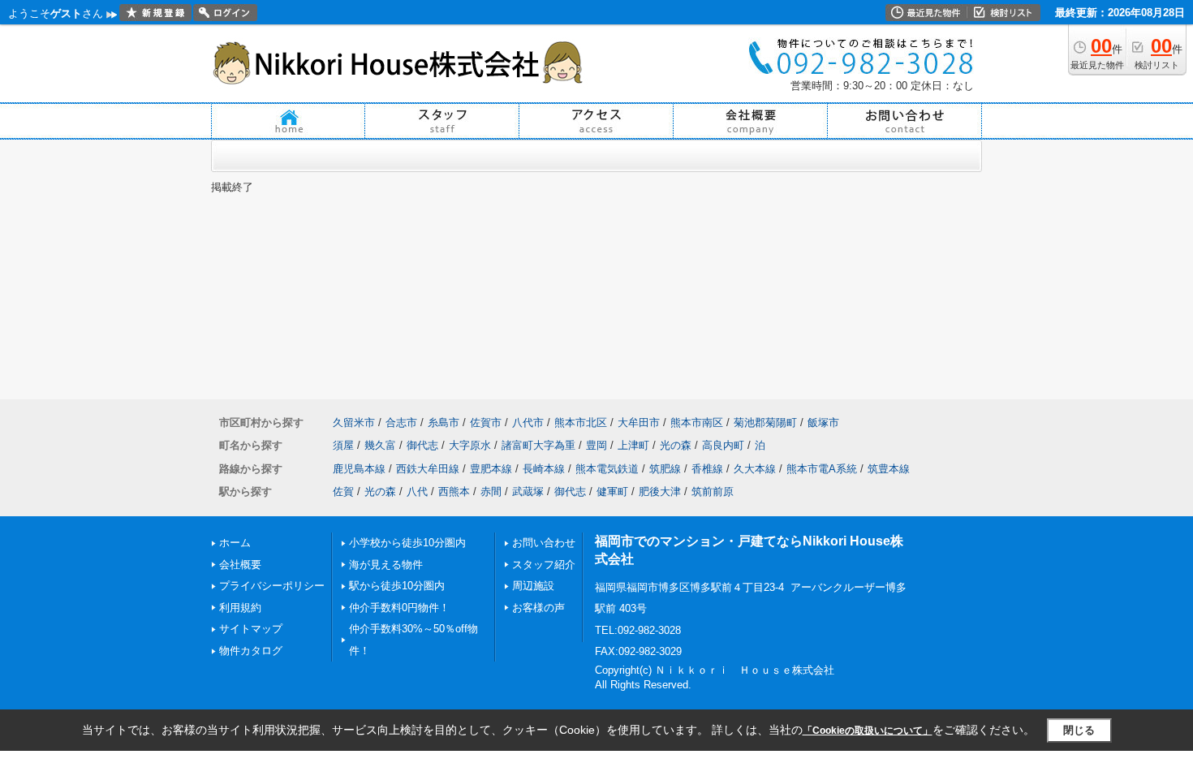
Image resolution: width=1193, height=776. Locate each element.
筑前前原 (712, 491)
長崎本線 (544, 469)
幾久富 (380, 445)
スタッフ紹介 (543, 564)
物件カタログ (250, 651)
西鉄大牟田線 (427, 469)
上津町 (633, 445)
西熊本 (454, 491)
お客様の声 (538, 607)
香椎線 (707, 469)
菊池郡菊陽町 (765, 422)
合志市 (401, 422)
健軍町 (612, 491)
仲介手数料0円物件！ (399, 607)
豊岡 (596, 445)
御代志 (422, 445)
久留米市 (354, 422)
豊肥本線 (491, 469)
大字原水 (470, 445)
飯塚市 (823, 422)
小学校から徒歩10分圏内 (407, 543)
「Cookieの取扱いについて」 (867, 730)
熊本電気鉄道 (607, 469)
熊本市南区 (696, 422)
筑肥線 (665, 469)
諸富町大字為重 (538, 445)
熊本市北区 (580, 422)
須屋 (343, 445)
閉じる (1079, 730)
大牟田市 (639, 422)
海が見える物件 (386, 564)
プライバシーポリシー (272, 586)
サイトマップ (250, 629)
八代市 (528, 422)
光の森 (675, 445)
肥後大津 (660, 491)
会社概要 (240, 564)
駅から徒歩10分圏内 (397, 586)
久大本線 (755, 469)
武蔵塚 (528, 491)
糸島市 (443, 422)
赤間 (491, 491)
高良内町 (723, 445)
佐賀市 (486, 422)
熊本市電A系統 (821, 469)
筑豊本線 (889, 469)
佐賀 (343, 491)
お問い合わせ (543, 543)
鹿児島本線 (359, 469)
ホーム (235, 543)
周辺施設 (533, 586)
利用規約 (240, 607)
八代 (417, 491)
